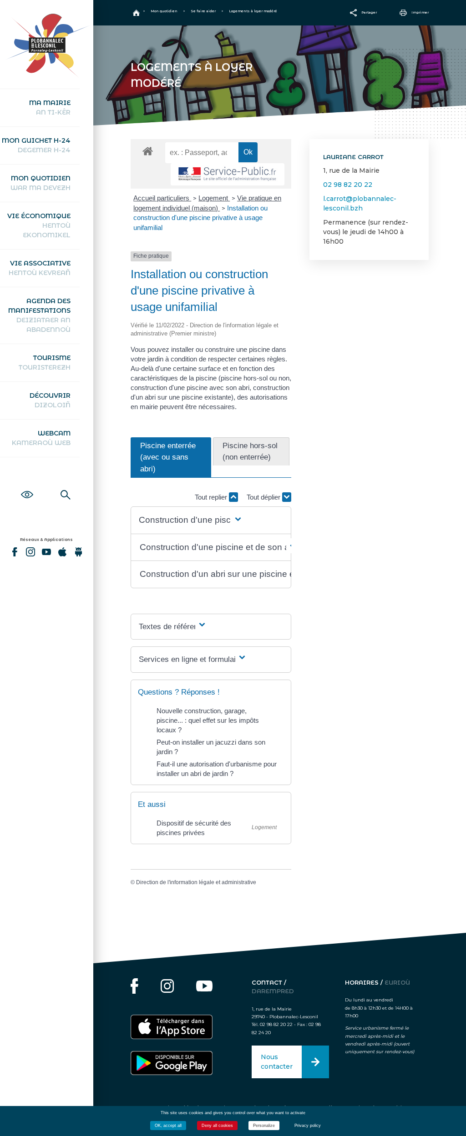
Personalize (264, 1125)
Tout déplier (264, 497)
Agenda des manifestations (39, 315)
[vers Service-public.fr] (227, 174)
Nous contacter (277, 1062)
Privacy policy (307, 1125)
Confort (27, 484)
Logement (214, 198)
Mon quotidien (40, 183)
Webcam (41, 438)
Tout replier (212, 497)
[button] (190, 520)
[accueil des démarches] (147, 150)
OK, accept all (168, 1125)
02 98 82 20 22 (347, 184)
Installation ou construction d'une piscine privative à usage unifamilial (200, 217)
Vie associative (40, 268)
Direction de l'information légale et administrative (196, 882)
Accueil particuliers (162, 198)
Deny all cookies (217, 1125)
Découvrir (50, 400)
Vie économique (39, 225)
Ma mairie (50, 107)
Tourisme (45, 362)
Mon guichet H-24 (36, 145)
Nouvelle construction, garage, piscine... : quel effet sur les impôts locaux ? (208, 720)
